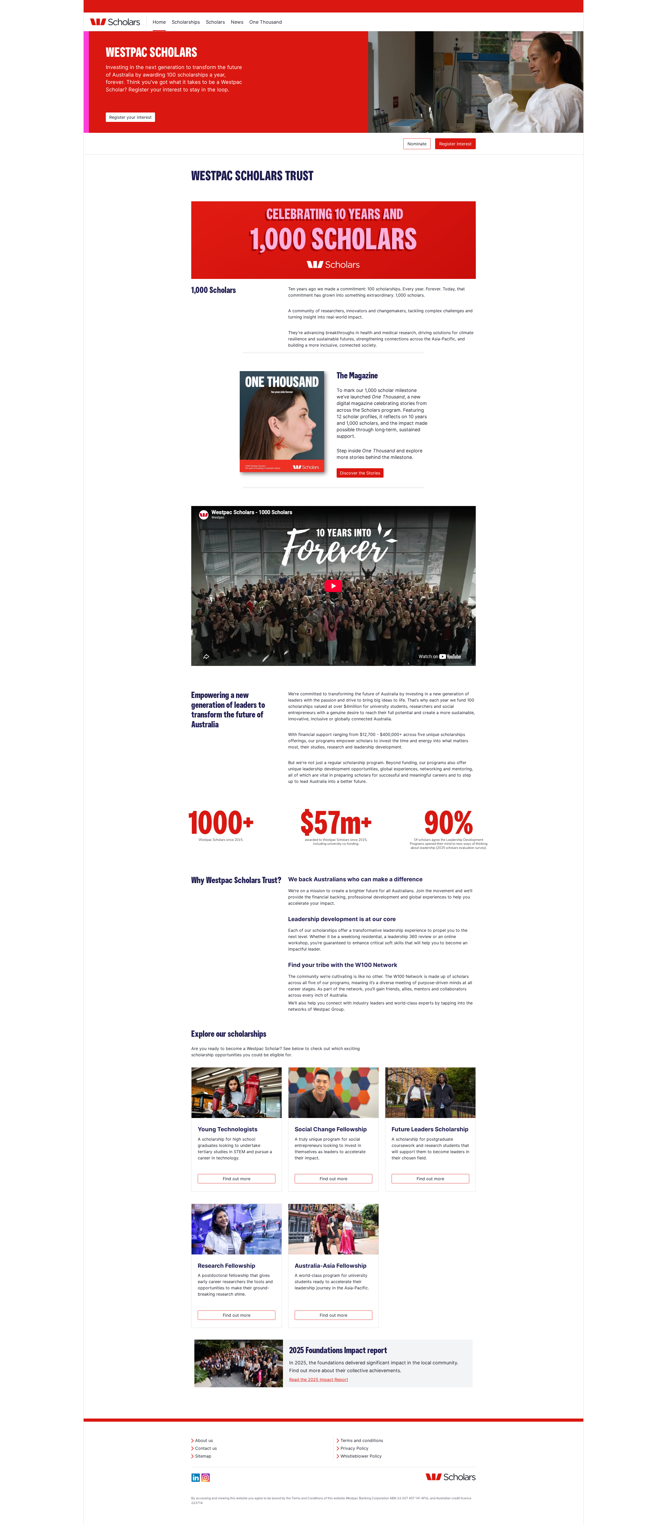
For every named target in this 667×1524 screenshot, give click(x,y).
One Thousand (265, 22)
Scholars (215, 22)
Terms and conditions (362, 1440)
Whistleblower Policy (361, 1456)
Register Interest (455, 143)
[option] (359, 82)
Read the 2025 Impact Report (318, 1379)
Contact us (206, 1448)
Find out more (236, 1178)
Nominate (417, 143)
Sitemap (203, 1456)
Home (159, 22)
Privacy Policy (354, 1448)
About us (204, 1440)
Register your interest (132, 117)
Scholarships (186, 22)
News (237, 22)
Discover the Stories (360, 473)
